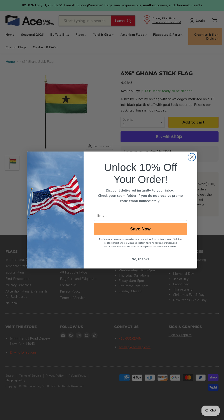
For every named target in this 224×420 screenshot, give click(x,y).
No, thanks (140, 258)
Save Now (140, 229)
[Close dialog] (192, 157)
